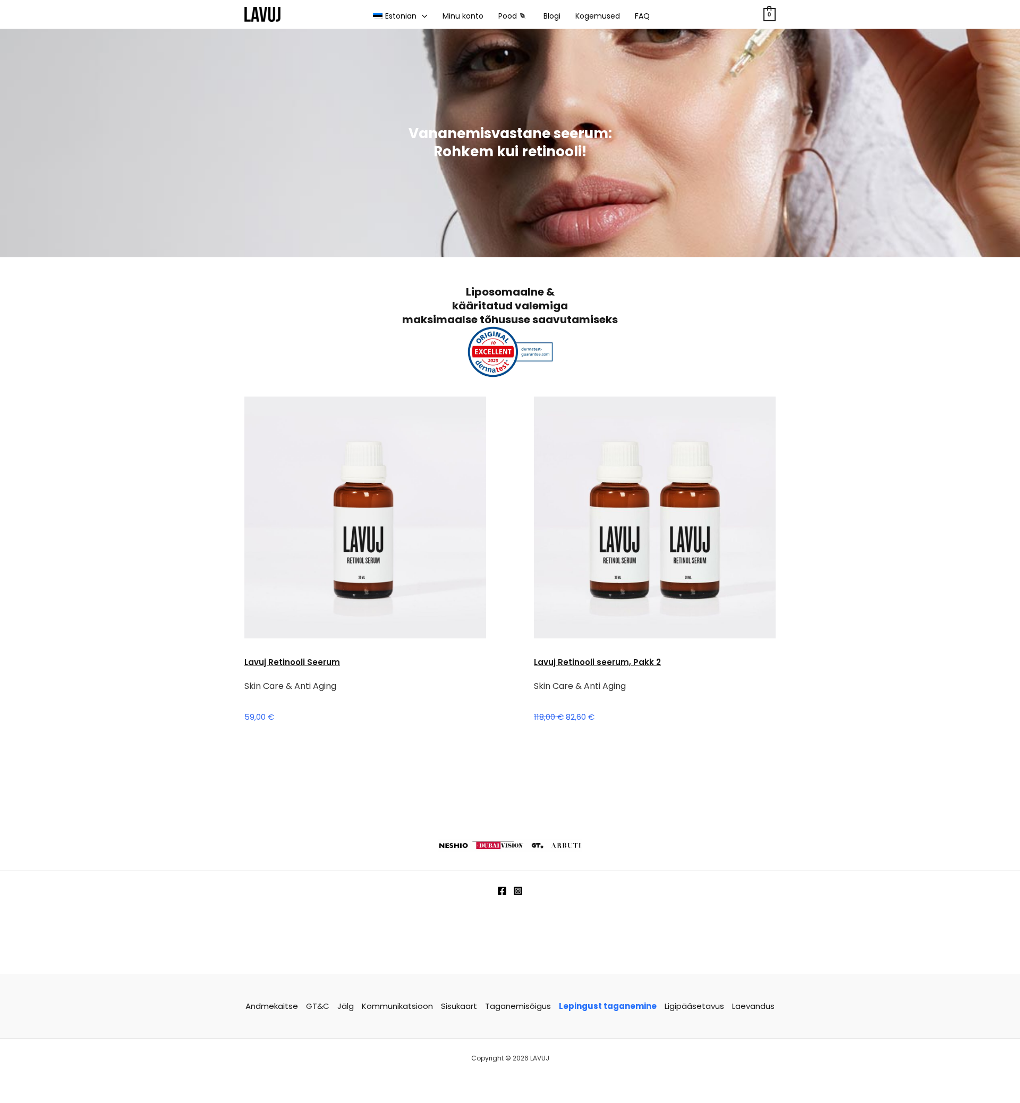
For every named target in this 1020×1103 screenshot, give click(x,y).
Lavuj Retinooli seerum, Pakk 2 (597, 662)
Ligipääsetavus (694, 1006)
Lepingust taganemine (608, 1006)
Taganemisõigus (518, 1006)
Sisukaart (459, 1006)
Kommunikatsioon (397, 1006)
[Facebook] (502, 891)
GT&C (317, 1006)
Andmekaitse (271, 1006)
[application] (422, 16)
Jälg (345, 1006)
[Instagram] (518, 891)
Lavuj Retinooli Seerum (292, 662)
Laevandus (753, 1006)
